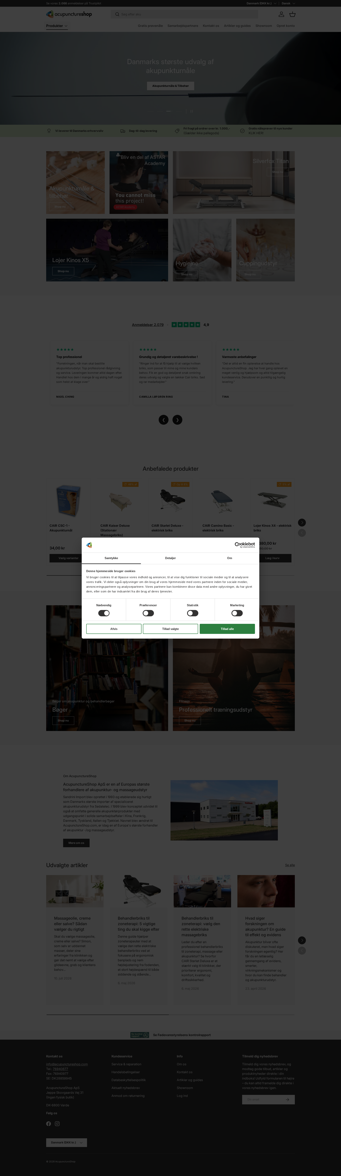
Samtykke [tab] (111, 558)
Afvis (113, 629)
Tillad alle (227, 629)
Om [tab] (229, 558)
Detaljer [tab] (170, 558)
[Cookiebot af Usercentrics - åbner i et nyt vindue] (237, 545)
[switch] (148, 613)
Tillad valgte (170, 629)
